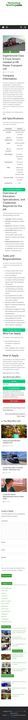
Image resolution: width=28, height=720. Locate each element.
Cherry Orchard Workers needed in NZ (12, 442)
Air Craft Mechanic (14, 388)
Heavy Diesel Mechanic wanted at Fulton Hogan (15, 415)
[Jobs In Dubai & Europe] (3, 27)
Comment (4, 521)
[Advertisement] (14, 17)
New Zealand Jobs (15, 52)
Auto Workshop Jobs (6, 588)
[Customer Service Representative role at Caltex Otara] (14, 479)
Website (3, 557)
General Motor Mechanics (14, 189)
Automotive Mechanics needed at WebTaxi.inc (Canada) (18, 656)
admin (12, 72)
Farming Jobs (4, 598)
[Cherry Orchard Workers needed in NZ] (14, 426)
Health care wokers (6, 601)
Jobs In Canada (5, 603)
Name (3, 542)
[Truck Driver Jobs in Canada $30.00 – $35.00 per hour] (14, 453)
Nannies (14, 381)
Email (3, 550)
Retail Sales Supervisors (14, 330)
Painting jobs (4, 614)
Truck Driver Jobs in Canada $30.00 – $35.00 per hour (13, 468)
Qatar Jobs (4, 616)
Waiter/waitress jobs (6, 621)
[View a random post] (25, 27)
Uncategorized (5, 619)
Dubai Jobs (4, 593)
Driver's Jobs (6, 52)
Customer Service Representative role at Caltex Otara (13, 496)
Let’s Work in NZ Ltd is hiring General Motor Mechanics (14, 409)
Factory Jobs (4, 596)
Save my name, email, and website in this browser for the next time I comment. (13, 569)
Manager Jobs (4, 606)
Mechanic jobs (5, 608)
